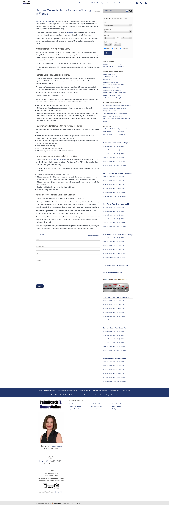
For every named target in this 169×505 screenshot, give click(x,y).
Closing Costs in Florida (109, 111)
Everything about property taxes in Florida (114, 108)
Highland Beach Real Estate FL (114, 328)
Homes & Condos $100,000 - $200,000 (114, 146)
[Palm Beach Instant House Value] (116, 286)
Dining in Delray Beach (109, 74)
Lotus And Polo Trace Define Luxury (113, 116)
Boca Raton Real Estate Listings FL (116, 204)
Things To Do (121, 134)
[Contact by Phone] (141, 3)
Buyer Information (123, 129)
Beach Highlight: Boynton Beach (111, 87)
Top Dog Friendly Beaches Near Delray (113, 85)
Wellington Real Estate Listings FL (116, 358)
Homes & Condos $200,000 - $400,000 (114, 150)
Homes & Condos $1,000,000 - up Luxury (114, 165)
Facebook (105, 64)
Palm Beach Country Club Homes (115, 265)
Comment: (38, 260)
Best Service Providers (109, 129)
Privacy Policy (59, 492)
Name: (37, 239)
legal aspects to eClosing (57, 159)
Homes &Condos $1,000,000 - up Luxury (114, 257)
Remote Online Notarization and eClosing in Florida (63, 12)
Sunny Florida (106, 79)
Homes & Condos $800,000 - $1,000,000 (114, 161)
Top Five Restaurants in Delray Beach (113, 98)
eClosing (70, 32)
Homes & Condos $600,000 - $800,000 (114, 158)
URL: (37, 253)
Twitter (120, 64)
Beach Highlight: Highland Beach (112, 90)
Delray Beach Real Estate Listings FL (116, 143)
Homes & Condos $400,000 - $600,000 (114, 154)
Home (108, 49)
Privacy (78, 503)
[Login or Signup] (146, 3)
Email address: (40, 246)
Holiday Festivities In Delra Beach (112, 95)
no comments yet (93, 235)
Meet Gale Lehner (108, 67)
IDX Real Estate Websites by (43, 503)
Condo (116, 49)
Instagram (121, 67)
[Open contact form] (137, 3)
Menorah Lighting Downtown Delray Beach (114, 93)
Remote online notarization (45, 21)
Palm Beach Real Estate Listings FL (116, 297)
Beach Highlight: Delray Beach (111, 77)
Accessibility (66, 503)
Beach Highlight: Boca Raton (110, 82)
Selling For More (107, 134)
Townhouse (125, 49)
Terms (72, 503)
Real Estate (43, 234)
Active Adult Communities (113, 272)
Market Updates (107, 131)
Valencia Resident (56, 446)
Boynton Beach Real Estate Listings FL (117, 173)
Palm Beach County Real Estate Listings (118, 234)
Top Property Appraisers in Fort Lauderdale (115, 113)
